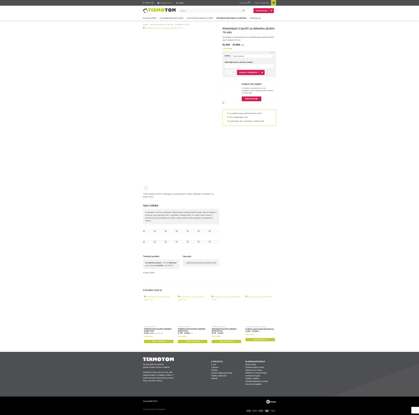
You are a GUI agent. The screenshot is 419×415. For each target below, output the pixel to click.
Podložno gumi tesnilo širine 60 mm (260, 329)
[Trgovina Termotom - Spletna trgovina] (159, 10)
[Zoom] (146, 188)
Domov (145, 24)
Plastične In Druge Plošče (200, 18)
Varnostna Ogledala (253, 384)
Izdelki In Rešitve (252, 378)
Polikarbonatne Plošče (172, 18)
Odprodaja (255, 18)
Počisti (271, 52)
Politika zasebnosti (218, 376)
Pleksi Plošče (149, 18)
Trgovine (214, 367)
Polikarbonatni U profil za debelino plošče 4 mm (158, 330)
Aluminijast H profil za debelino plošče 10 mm (224, 330)
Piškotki (214, 378)
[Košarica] (273, 3)
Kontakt (214, 370)
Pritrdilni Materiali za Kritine (231, 18)
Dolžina (227, 56)
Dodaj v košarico (248, 72)
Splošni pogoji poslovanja (221, 373)
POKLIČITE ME (251, 99)
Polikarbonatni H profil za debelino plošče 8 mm (191, 330)
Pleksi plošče (250, 364)
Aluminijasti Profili (182, 24)
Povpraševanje (261, 11)
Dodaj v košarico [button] (159, 341)
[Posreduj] (244, 11)
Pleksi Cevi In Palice (253, 370)
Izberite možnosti (193, 341)
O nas (213, 364)
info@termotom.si (166, 3)
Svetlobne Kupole (252, 376)
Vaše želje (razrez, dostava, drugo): (239, 62)
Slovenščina (243, 3)
